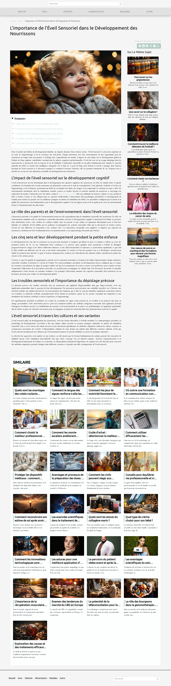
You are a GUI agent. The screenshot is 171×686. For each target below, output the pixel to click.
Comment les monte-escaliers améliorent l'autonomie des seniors (66, 436)
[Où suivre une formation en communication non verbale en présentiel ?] (141, 377)
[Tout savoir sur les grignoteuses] (143, 65)
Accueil (13, 21)
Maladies (125, 12)
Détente (67, 12)
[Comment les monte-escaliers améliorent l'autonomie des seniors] (67, 419)
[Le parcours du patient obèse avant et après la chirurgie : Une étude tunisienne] (104, 545)
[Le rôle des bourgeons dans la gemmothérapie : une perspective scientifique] (141, 588)
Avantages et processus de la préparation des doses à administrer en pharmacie (67, 478)
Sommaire (19, 119)
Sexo (44, 12)
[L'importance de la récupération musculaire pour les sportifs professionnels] (30, 588)
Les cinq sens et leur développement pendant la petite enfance (39, 133)
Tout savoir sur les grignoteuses (143, 78)
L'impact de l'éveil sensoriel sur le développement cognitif (37, 124)
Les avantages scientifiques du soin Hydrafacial (138, 563)
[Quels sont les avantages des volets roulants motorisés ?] (30, 377)
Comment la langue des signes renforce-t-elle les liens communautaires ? (66, 394)
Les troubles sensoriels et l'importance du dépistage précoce (38, 138)
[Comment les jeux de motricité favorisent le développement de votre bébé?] (104, 377)
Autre (149, 12)
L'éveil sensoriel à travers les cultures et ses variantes (35, 143)
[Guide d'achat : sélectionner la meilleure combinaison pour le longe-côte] (104, 419)
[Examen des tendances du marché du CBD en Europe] (67, 588)
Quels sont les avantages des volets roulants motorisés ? (30, 394)
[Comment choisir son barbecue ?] (143, 167)
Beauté (22, 12)
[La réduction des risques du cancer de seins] (143, 202)
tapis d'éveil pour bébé (67, 194)
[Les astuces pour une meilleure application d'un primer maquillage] (67, 545)
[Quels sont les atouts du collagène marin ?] (104, 503)
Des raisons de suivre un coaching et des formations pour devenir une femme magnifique (143, 252)
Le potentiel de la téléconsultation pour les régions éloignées (104, 605)
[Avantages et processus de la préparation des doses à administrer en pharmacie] (67, 461)
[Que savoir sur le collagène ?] (143, 100)
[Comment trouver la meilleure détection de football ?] (143, 132)
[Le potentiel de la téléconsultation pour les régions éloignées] (104, 588)
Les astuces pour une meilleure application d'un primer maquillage (67, 563)
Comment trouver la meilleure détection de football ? (143, 145)
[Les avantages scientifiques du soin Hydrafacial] (141, 545)
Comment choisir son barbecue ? (143, 180)
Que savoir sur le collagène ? (143, 112)
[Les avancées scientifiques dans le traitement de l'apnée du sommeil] (67, 503)
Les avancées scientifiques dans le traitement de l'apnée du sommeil (67, 520)
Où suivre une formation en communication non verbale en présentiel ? (140, 394)
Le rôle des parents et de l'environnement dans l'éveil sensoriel (39, 129)
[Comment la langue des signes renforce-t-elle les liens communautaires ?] (67, 377)
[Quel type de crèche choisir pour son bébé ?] (141, 503)
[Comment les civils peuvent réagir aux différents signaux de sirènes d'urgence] (104, 461)
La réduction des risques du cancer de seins (143, 214)
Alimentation (96, 12)
